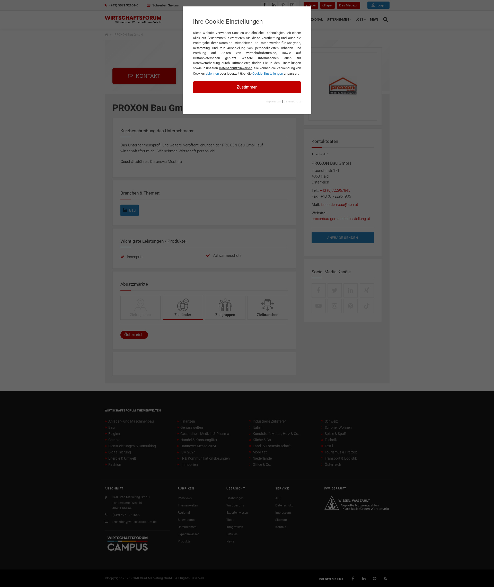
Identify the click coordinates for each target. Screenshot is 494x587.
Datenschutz (292, 101)
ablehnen (212, 73)
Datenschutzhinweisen (235, 68)
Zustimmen (247, 87)
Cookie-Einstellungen (267, 73)
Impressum (273, 101)
